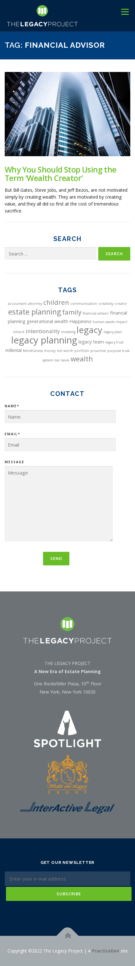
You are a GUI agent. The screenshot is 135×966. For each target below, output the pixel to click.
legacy (89, 330)
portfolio (81, 351)
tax (57, 360)
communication (83, 303)
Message (14, 462)
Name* (12, 406)
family (71, 312)
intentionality (43, 331)
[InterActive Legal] (67, 807)
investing (68, 332)
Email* (12, 434)
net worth (65, 351)
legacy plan (113, 332)
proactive (98, 351)
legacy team (91, 342)
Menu (124, 12)
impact (121, 322)
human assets (104, 322)
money (50, 351)
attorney (35, 303)
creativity (105, 303)
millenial (13, 350)
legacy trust (114, 342)
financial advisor (96, 313)
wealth (82, 359)
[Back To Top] (68, 936)
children (56, 302)
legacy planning (44, 340)
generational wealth (47, 321)
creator (121, 303)
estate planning (34, 312)
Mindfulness (33, 351)
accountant (17, 303)
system (47, 360)
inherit (18, 332)
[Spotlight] (67, 729)
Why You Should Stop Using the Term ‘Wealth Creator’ (60, 173)
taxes (65, 360)
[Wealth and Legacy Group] (67, 774)
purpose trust (118, 351)
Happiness (80, 321)
